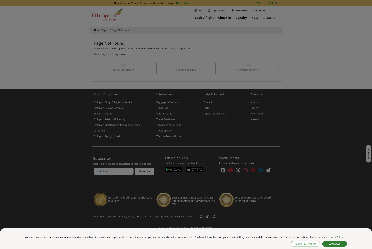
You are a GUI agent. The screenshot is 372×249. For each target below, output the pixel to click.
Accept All (334, 244)
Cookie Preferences (305, 244)
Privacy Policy (335, 237)
